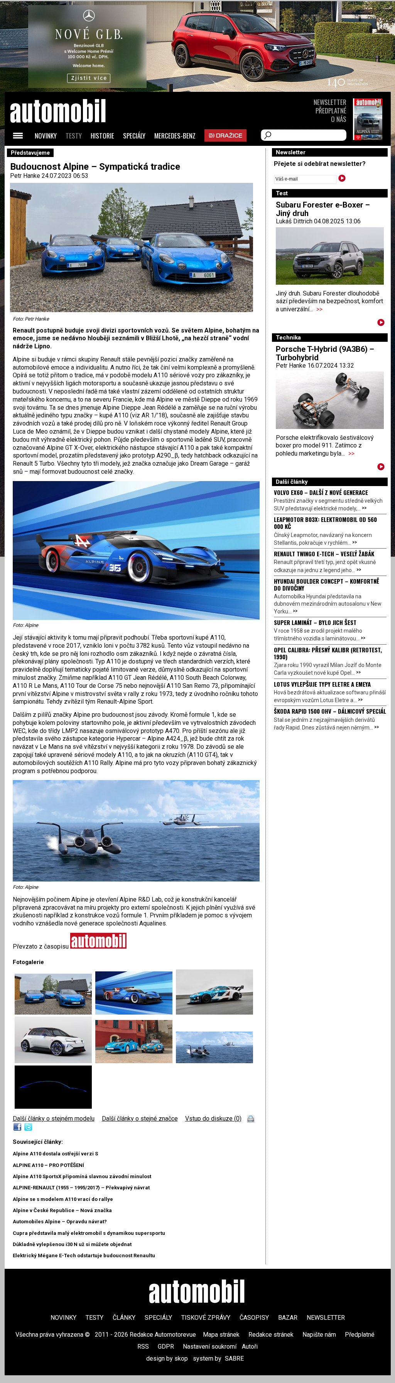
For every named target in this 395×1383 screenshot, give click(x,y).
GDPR (166, 1346)
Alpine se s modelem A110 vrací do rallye (63, 1199)
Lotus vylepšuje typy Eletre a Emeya (322, 684)
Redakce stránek (271, 1334)
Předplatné (331, 110)
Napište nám (319, 1334)
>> (319, 309)
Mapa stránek (221, 1334)
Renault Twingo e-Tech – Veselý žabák (324, 553)
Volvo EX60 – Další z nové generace (321, 492)
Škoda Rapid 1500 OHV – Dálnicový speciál (330, 711)
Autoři (250, 1346)
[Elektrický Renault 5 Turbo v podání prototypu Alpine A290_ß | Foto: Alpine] (55, 1061)
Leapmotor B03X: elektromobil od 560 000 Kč (325, 522)
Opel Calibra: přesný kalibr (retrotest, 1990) (328, 653)
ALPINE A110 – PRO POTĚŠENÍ (48, 1165)
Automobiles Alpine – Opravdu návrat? (60, 1221)
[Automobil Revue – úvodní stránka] (68, 154)
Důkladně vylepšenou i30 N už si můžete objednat (72, 1244)
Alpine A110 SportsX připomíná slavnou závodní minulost (82, 1176)
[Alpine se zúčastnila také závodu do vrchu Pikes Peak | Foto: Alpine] (214, 1012)
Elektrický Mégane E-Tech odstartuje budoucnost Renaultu (84, 1255)
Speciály (134, 135)
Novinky (46, 135)
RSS (143, 1346)
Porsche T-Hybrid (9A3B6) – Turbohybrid (325, 353)
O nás (338, 119)
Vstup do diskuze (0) (213, 1118)
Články (124, 1317)
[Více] (381, 324)
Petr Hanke (25, 175)
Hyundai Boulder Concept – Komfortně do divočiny (326, 584)
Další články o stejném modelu (54, 1118)
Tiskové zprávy (205, 1317)
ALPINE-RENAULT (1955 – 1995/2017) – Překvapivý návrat (81, 1187)
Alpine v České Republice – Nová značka (62, 1210)
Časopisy (254, 1317)
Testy (74, 135)
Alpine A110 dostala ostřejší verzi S (55, 1154)
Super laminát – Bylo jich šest (315, 622)
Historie (102, 135)
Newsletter (330, 102)
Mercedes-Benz (175, 135)
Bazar (287, 1317)
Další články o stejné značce (140, 1118)
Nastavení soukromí (209, 1346)
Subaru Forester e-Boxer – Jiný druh (323, 209)
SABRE (234, 1358)
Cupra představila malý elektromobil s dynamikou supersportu (89, 1233)
